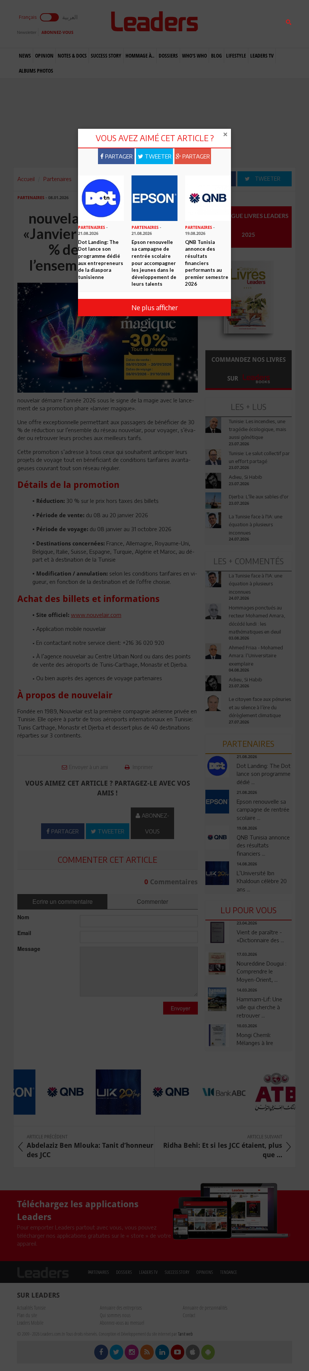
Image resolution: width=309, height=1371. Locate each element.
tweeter (157, 156)
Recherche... (223, 24)
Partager (118, 156)
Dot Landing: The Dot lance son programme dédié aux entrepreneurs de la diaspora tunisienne (100, 259)
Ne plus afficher (155, 307)
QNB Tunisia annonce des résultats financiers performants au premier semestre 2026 (206, 263)
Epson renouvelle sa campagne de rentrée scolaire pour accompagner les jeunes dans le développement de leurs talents (154, 263)
